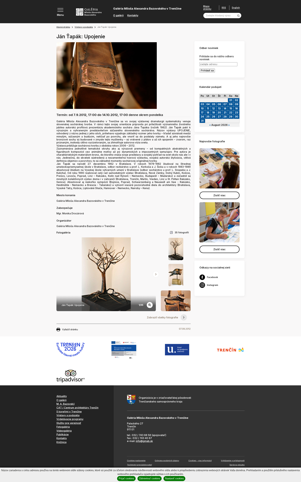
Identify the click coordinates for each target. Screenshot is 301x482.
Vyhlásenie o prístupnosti (233, 460)
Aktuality (61, 396)
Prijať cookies (126, 478)
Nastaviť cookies (174, 478)
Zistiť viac (219, 195)
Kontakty (132, 15)
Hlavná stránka (63, 27)
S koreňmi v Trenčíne (69, 411)
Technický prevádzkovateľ (139, 465)
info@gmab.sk (144, 441)
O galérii (118, 15)
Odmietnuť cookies (149, 478)
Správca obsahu (237, 465)
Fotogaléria (63, 426)
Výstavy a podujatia (84, 27)
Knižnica (61, 442)
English (236, 7)
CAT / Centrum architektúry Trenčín (77, 407)
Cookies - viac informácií (200, 460)
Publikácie (62, 434)
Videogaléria (64, 430)
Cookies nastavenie (136, 460)
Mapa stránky (207, 7)
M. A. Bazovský (65, 403)
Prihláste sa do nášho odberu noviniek (216, 58)
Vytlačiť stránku (70, 329)
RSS (224, 7)
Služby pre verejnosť (68, 423)
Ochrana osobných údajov (167, 460)
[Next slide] (156, 274)
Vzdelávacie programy (69, 419)
